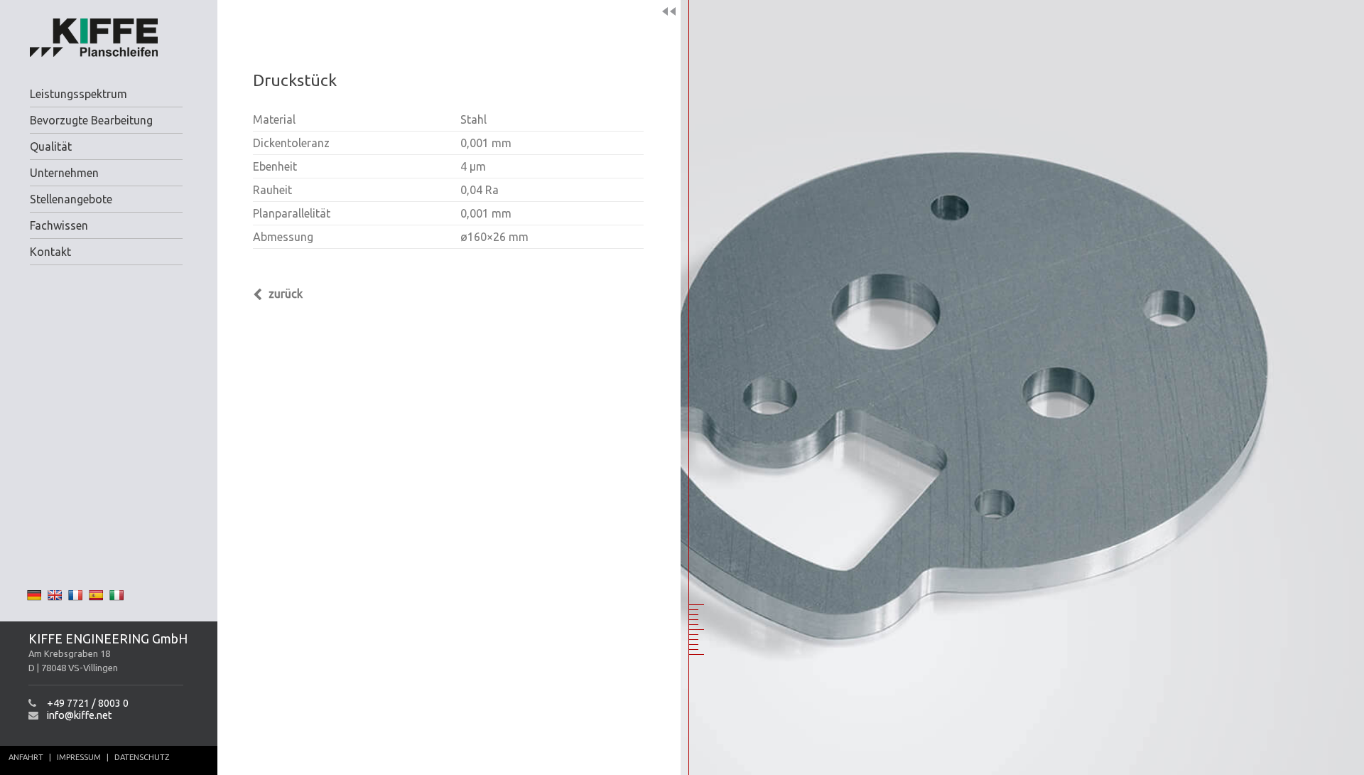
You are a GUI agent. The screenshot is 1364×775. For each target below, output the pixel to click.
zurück (284, 293)
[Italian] (116, 595)
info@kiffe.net (79, 715)
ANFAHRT (26, 757)
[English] (55, 595)
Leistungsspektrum (78, 93)
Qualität (51, 146)
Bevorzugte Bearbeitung (91, 120)
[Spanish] (96, 595)
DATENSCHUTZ (141, 757)
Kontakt (50, 251)
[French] (75, 595)
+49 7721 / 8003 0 (88, 703)
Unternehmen (64, 172)
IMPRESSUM (79, 757)
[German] (34, 595)
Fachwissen (59, 225)
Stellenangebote (71, 199)
